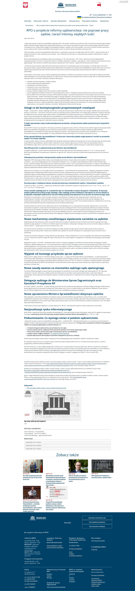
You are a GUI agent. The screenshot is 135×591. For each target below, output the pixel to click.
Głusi (107, 15)
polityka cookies (96, 584)
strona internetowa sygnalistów (56, 587)
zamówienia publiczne (75, 555)
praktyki (71, 554)
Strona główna (29, 25)
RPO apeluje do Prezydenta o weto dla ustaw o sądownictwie (101, 476)
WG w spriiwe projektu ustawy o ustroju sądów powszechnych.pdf (46, 388)
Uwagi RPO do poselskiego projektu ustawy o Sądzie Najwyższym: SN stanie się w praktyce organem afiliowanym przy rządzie (55, 505)
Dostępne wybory (90, 21)
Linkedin (71, 578)
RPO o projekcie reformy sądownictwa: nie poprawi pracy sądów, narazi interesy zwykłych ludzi (62, 25)
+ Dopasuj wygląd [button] (123, 1)
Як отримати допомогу (97, 522)
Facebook (72, 574)
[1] (48, 350)
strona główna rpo (38, 518)
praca (70, 552)
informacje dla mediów (98, 541)
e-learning (94, 549)
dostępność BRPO (96, 580)
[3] (82, 350)
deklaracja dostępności (98, 582)
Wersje (91, 25)
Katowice (49, 574)
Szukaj (90, 15)
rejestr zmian (95, 586)
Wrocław (49, 578)
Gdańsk (49, 576)
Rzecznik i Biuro (41, 21)
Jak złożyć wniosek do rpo (97, 518)
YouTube (71, 579)
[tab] (67, 442)
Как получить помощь (97, 526)
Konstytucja (74, 21)
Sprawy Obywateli (59, 21)
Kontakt (27, 21)
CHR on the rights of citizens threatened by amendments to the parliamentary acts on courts (78, 478)
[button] (30, 408)
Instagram (72, 581)
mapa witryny (95, 578)
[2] (59, 350)
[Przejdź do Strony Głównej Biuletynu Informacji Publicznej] (99, 4)
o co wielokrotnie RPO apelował (59, 333)
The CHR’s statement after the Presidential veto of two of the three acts (32, 477)
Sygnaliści (104, 21)
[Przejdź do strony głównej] (67, 5)
